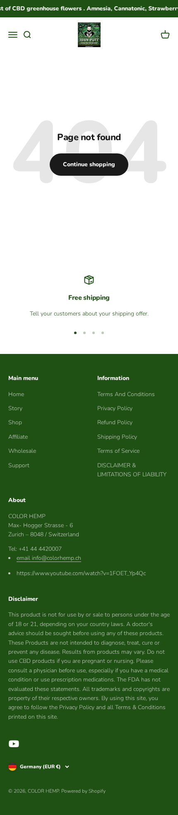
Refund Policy (114, 422)
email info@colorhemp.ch (49, 558)
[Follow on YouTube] (13, 743)
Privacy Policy (114, 408)
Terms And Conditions (126, 394)
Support (18, 465)
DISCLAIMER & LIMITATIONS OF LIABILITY (131, 469)
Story (15, 408)
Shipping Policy (117, 437)
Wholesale (22, 451)
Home (16, 394)
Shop (15, 422)
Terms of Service (118, 451)
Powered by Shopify (83, 791)
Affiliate (18, 437)
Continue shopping (89, 164)
